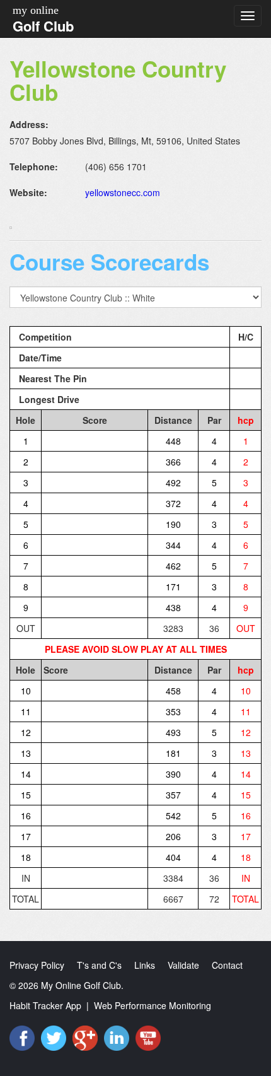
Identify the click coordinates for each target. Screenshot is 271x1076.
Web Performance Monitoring (152, 1005)
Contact (227, 965)
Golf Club (43, 26)
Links (144, 965)
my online (36, 10)
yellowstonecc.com (122, 192)
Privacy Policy (36, 965)
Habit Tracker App (45, 1005)
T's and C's (99, 965)
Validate (183, 965)
